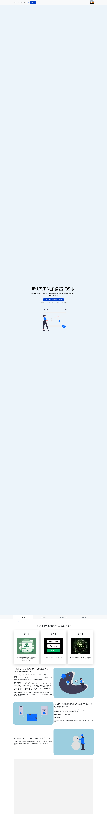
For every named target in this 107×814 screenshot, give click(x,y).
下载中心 (27, 2)
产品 (18, 621)
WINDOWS (64, 617)
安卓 (44, 617)
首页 (15, 2)
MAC (84, 617)
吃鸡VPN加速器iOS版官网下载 (54, 299)
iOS (24, 617)
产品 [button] (18, 2)
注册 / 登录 (33, 2)
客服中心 (23, 2)
